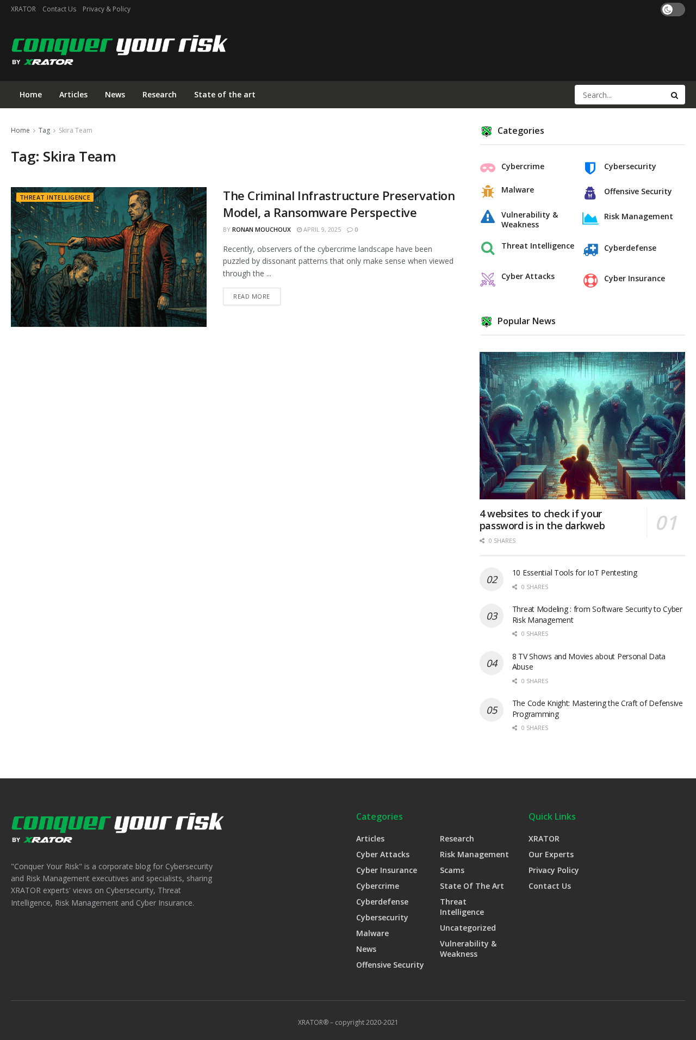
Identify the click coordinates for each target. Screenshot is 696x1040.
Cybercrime (522, 166)
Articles (73, 94)
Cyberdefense (630, 248)
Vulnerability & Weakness (529, 220)
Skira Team (75, 130)
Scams (452, 870)
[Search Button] (675, 94)
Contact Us (59, 9)
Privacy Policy (554, 870)
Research (159, 94)
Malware (517, 190)
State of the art (225, 94)
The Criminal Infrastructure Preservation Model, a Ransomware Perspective (339, 203)
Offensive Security (638, 191)
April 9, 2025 (321, 229)
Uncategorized (468, 928)
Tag (44, 130)
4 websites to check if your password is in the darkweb (542, 520)
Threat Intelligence (55, 197)
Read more (251, 296)
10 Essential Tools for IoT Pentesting (574, 572)
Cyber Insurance (634, 278)
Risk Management (638, 216)
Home (31, 94)
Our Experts (551, 854)
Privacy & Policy (106, 9)
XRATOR (23, 9)
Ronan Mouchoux (261, 229)
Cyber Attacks (528, 276)
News (115, 94)
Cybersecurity (630, 166)
